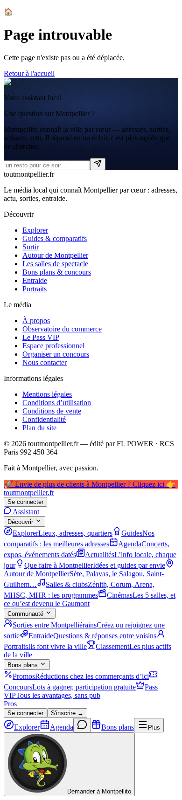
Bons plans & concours (56, 272)
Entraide (34, 280)
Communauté (25, 613)
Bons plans (22, 665)
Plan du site (39, 428)
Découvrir (20, 521)
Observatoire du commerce (62, 329)
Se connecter (25, 501)
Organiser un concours (55, 354)
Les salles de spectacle (55, 264)
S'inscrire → (67, 713)
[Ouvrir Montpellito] (82, 725)
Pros (10, 704)
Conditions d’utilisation (56, 403)
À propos (36, 320)
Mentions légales (47, 394)
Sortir (30, 247)
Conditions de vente (51, 411)
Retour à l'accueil (29, 73)
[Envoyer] (97, 164)
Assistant (25, 512)
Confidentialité (44, 419)
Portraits (34, 289)
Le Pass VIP (40, 337)
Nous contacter (44, 362)
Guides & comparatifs (54, 238)
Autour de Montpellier (55, 255)
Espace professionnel (53, 346)
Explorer (35, 230)
